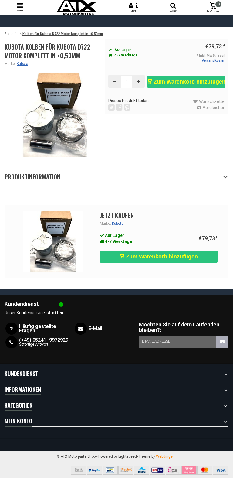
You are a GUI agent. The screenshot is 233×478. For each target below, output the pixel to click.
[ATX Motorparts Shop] (76, 7)
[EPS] (173, 470)
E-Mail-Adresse (156, 341)
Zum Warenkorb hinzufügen (188, 82)
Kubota (22, 64)
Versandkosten (213, 61)
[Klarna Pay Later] (189, 470)
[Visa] (220, 470)
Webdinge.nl (166, 456)
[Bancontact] (110, 470)
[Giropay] (157, 470)
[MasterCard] (204, 470)
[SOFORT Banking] (125, 470)
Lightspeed (127, 456)
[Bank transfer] (78, 470)
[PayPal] (94, 470)
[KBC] (141, 470)
